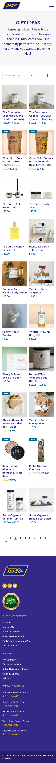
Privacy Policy (9, 659)
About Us (7, 622)
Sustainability (9, 645)
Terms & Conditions (12, 664)
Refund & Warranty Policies (16, 668)
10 (5, 541)
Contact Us (8, 626)
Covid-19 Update (10, 673)
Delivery (6, 678)
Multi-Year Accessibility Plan (16, 640)
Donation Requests (12, 631)
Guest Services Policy (13, 636)
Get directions (9, 696)
